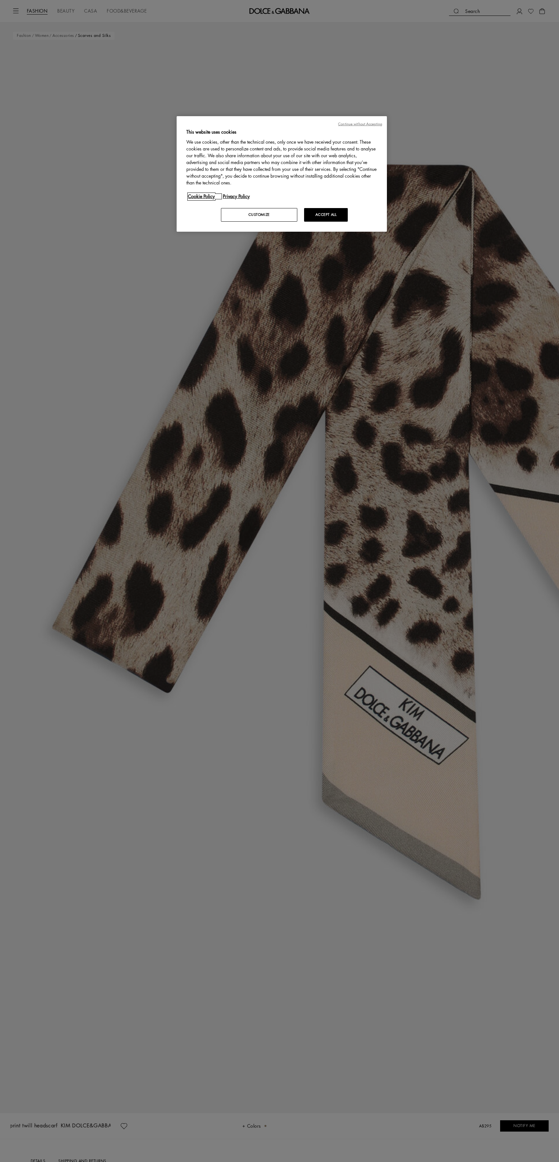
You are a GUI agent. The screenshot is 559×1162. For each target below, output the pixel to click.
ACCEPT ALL (326, 214)
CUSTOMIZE (259, 214)
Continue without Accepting (360, 124)
